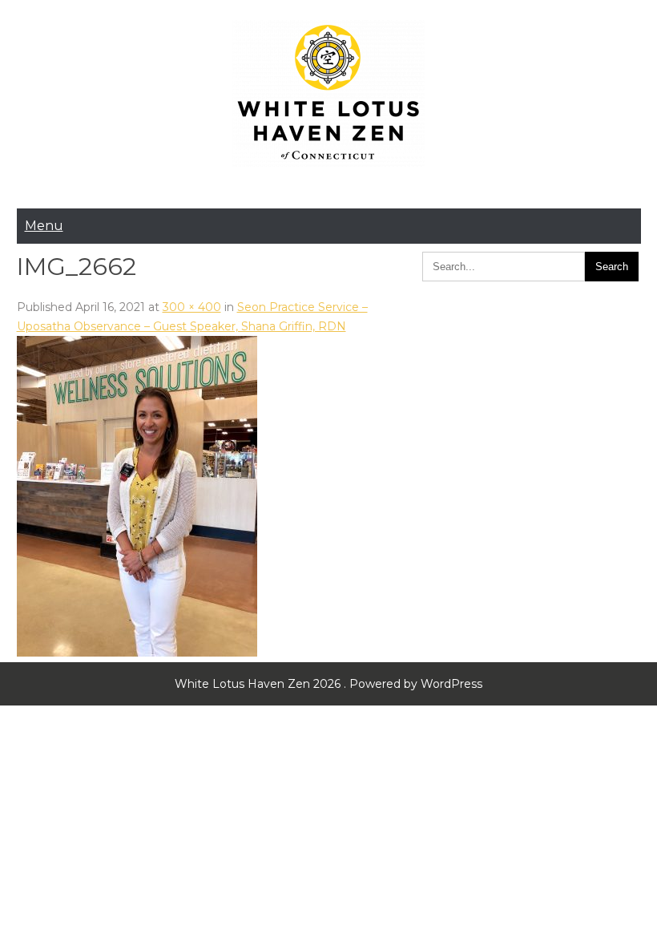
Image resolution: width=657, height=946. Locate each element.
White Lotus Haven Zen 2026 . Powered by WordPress (328, 684)
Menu (44, 225)
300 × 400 (192, 307)
